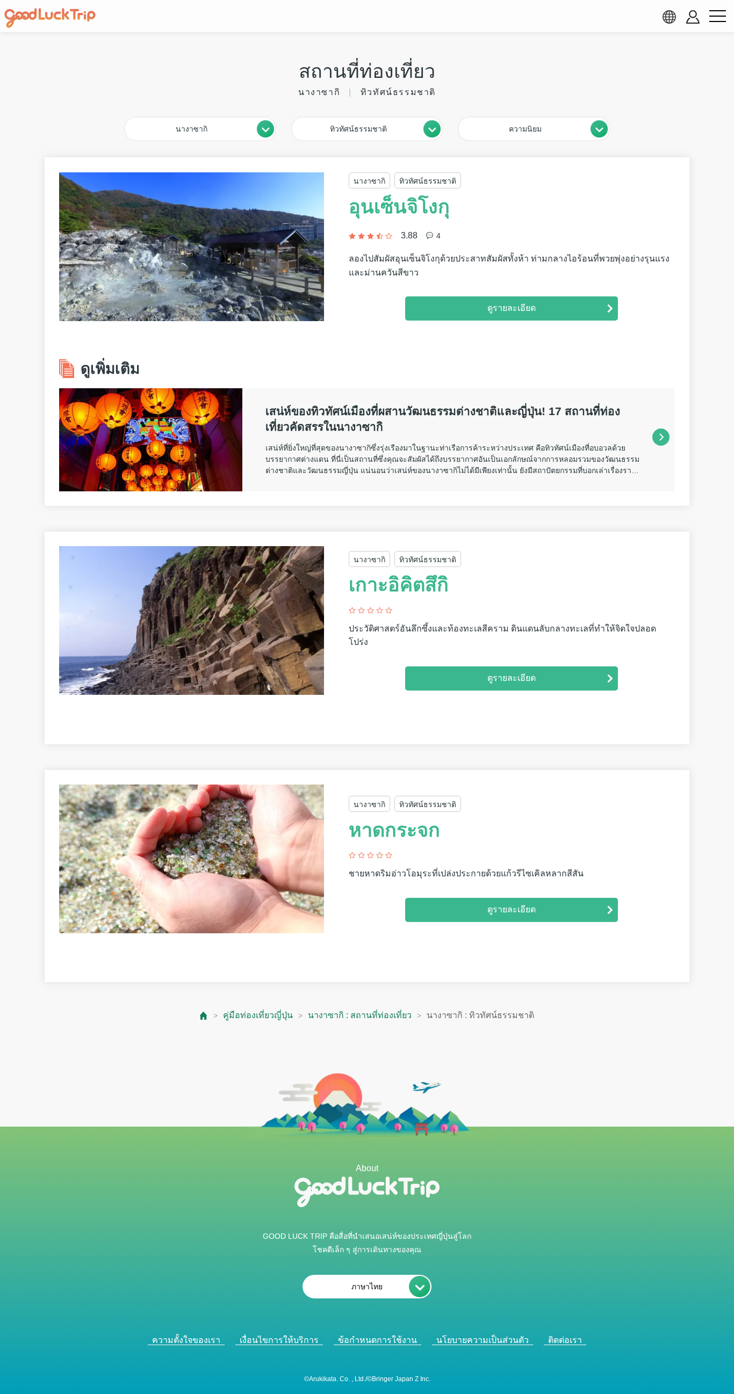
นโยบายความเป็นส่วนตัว (482, 1340)
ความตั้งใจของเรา (186, 1340)
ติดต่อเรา (565, 1340)
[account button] (693, 17)
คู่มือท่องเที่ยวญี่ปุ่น (258, 1015)
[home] (50, 18)
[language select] (669, 16)
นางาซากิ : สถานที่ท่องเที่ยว (360, 1015)
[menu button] (717, 16)
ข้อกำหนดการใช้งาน (377, 1340)
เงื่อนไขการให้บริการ (279, 1340)
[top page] (204, 1016)
